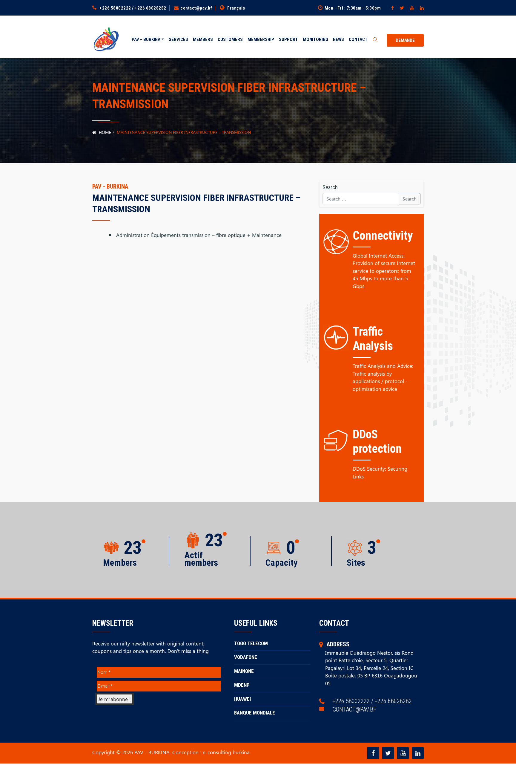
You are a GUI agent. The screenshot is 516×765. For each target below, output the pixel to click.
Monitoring (315, 39)
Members (203, 39)
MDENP (242, 685)
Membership (261, 39)
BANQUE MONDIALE (254, 713)
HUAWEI (242, 699)
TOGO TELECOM (251, 643)
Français (236, 8)
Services (178, 39)
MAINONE (244, 671)
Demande (405, 40)
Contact (358, 39)
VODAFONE (245, 657)
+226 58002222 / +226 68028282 (132, 8)
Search (410, 198)
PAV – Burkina (146, 39)
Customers (230, 39)
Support (288, 39)
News (338, 39)
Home (104, 132)
